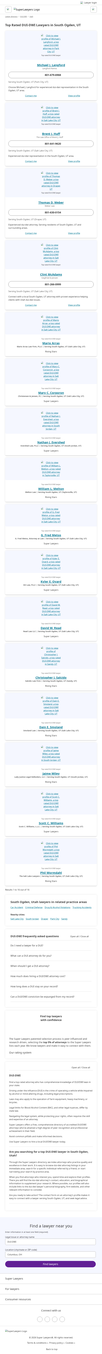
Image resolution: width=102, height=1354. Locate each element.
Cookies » (70, 1342)
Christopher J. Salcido (51, 677)
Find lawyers (50, 1264)
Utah (31, 16)
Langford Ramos (49, 68)
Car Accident (16, 907)
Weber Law (50, 206)
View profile (74, 95)
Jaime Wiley (51, 773)
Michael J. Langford (51, 65)
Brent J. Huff (51, 134)
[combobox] (50, 1242)
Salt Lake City (17, 918)
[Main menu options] (8, 9)
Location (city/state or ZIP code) (21, 1249)
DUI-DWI (23, 16)
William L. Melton (51, 489)
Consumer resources (18, 1299)
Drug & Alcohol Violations (57, 907)
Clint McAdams (51, 274)
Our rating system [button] (20, 1052)
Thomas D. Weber (51, 202)
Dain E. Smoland (51, 727)
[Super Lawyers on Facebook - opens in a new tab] (39, 1319)
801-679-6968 (53, 75)
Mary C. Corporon (51, 393)
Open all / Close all (79, 936)
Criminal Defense (33, 907)
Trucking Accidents (82, 907)
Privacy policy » (56, 1342)
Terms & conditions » (37, 1342)
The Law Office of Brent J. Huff (49, 137)
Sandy (64, 918)
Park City (54, 918)
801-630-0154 (53, 212)
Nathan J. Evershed (51, 442)
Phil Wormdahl (51, 873)
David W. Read (51, 628)
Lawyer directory (11, 16)
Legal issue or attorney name (19, 1237)
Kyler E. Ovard (51, 581)
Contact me (31, 95)
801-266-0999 (53, 284)
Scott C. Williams (51, 823)
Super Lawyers (14, 1278)
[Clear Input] (92, 1241)
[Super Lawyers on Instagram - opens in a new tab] (47, 1319)
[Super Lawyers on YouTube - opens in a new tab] (54, 1319)
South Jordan (32, 918)
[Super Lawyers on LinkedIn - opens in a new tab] (62, 1319)
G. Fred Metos (51, 535)
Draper (44, 918)
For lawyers (12, 1289)
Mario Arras (51, 343)
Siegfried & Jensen (49, 278)
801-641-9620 (53, 143)
